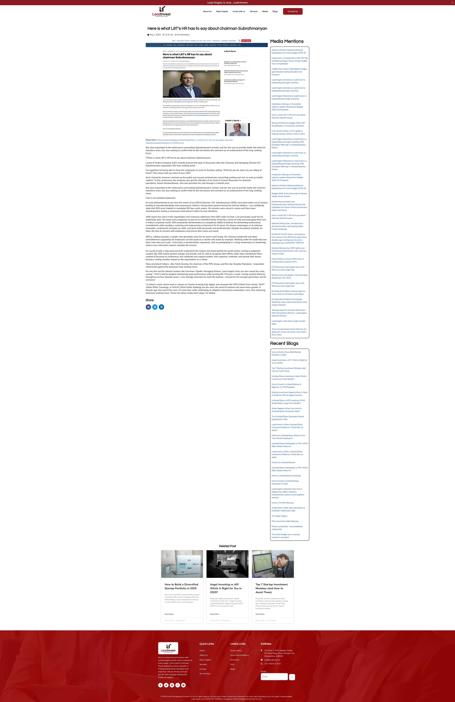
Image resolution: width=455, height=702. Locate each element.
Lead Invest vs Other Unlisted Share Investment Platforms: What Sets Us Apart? (287, 427)
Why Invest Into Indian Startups (285, 521)
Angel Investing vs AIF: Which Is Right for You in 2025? (226, 588)
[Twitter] (166, 685)
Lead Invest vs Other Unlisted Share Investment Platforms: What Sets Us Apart (287, 454)
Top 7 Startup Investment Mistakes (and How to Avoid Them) (272, 588)
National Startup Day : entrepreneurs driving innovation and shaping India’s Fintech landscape (287, 226)
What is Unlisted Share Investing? (286, 475)
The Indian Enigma (279, 516)
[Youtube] (183, 685)
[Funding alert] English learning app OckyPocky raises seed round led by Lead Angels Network (289, 302)
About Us (207, 11)
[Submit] (292, 677)
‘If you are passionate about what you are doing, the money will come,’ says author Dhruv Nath (289, 332)
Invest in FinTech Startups (283, 502)
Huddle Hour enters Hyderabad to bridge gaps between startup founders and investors (289, 72)
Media (265, 11)
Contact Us (293, 11)
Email (263, 671)
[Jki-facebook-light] (160, 685)
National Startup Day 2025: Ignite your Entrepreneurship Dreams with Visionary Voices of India (289, 251)
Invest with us (239, 11)
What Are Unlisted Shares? (283, 462)
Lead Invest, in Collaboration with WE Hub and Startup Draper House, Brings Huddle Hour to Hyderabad (290, 61)
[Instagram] (177, 685)
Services (254, 11)
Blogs (275, 11)
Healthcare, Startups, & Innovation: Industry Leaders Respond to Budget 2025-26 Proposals (287, 107)
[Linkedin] (172, 685)
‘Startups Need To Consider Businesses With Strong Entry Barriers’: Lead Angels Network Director (289, 313)
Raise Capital (222, 11)
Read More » (169, 614)
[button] (148, 307)
